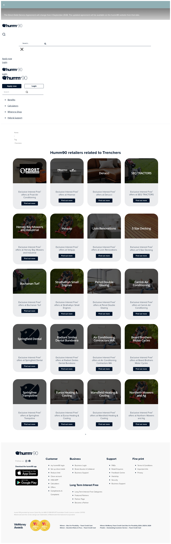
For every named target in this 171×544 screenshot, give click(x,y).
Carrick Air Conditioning (141, 283)
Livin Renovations (104, 228)
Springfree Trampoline (29, 394)
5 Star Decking (141, 228)
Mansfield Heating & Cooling (104, 393)
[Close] (22, 49)
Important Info (142, 469)
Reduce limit (55, 472)
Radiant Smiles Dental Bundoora (66, 338)
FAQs (114, 465)
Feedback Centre (118, 472)
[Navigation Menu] (3, 66)
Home (16, 132)
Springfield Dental (30, 339)
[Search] (4, 35)
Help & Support (15, 117)
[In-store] (32, 182)
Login (4, 62)
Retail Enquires (117, 469)
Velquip (67, 228)
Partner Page (80, 499)
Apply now (7, 58)
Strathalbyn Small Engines (67, 283)
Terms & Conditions (144, 465)
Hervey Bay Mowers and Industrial (29, 228)
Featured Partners (82, 495)
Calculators (13, 105)
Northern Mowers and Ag (141, 394)
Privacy (140, 472)
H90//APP (54, 480)
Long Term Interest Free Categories (88, 491)
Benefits (11, 99)
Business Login (81, 465)
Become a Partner (82, 502)
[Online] (27, 182)
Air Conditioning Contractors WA (104, 338)
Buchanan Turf (29, 283)
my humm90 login (58, 465)
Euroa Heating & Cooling (67, 393)
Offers (53, 487)
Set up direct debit (58, 469)
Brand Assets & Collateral (84, 469)
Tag (15, 140)
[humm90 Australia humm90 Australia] (12, 26)
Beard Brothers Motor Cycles (141, 338)
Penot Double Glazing (104, 283)
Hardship (115, 476)
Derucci (104, 173)
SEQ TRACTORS (141, 173)
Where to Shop (15, 111)
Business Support (82, 472)
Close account (56, 476)
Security (115, 480)
